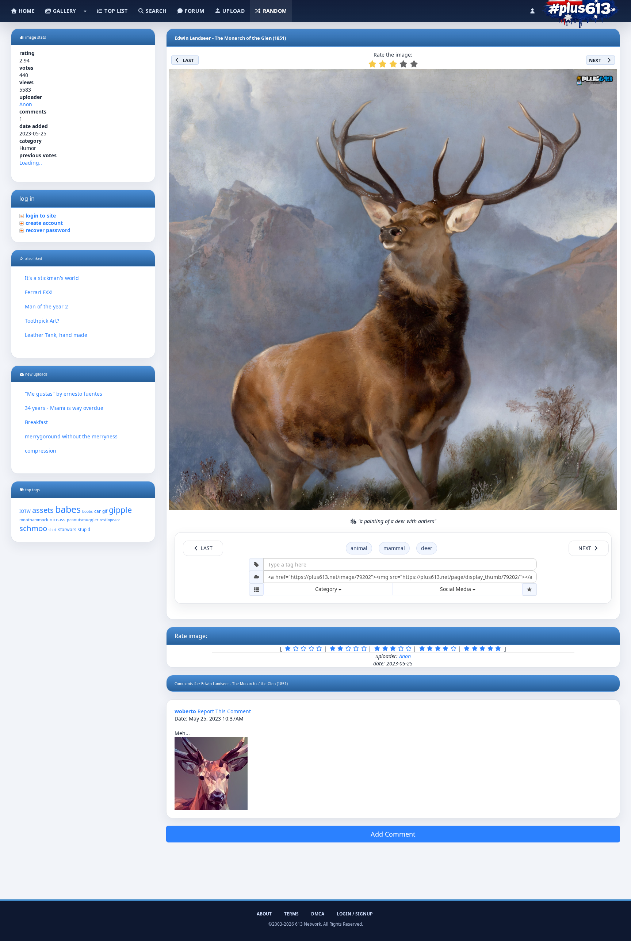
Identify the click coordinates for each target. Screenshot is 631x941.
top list (115, 10)
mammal (394, 548)
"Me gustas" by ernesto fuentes (63, 393)
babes (68, 509)
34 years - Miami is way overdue (64, 407)
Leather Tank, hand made (56, 334)
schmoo (33, 528)
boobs (87, 511)
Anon (25, 104)
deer (426, 548)
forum (193, 10)
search (155, 10)
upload (233, 10)
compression (40, 450)
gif (104, 511)
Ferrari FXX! (39, 292)
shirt (53, 529)
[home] (580, 9)
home (26, 10)
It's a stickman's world (52, 277)
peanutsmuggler (82, 519)
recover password (48, 230)
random (274, 10)
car (97, 511)
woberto (185, 711)
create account (44, 222)
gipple (120, 509)
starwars (67, 529)
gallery (63, 10)
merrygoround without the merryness (71, 436)
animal (359, 548)
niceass (57, 519)
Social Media (456, 588)
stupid (84, 529)
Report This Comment (224, 711)
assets (43, 510)
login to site (41, 215)
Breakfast (36, 422)
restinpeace (110, 520)
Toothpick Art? (42, 320)
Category (327, 588)
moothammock (33, 519)
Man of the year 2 (46, 306)
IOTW (25, 511)
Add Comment (393, 834)
